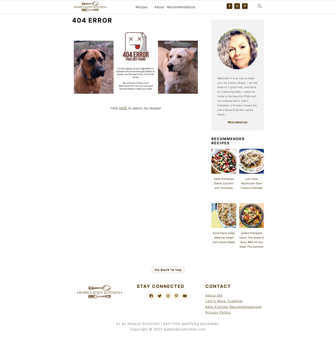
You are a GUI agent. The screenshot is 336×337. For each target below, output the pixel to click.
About (159, 7)
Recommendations (181, 7)
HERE (123, 108)
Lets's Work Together (224, 301)
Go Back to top (168, 270)
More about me (238, 121)
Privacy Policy (218, 312)
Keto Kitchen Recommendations (233, 307)
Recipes (142, 7)
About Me (213, 295)
